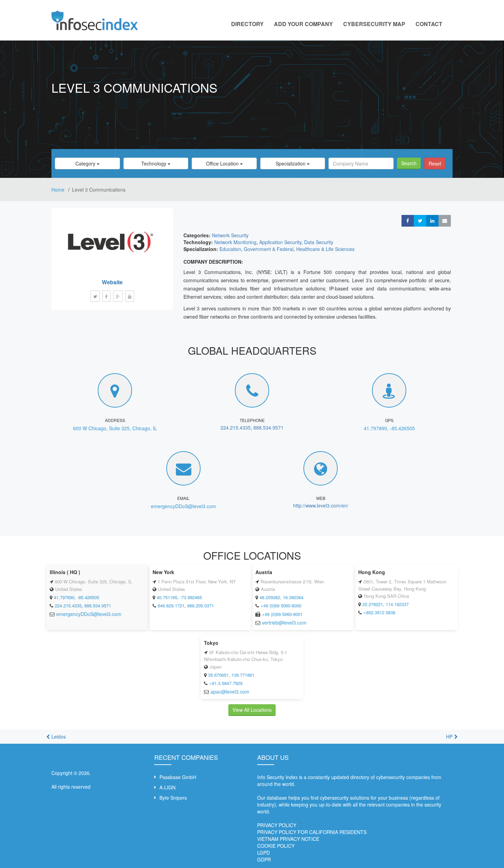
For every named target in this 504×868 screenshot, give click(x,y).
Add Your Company (303, 24)
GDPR (264, 859)
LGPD (263, 852)
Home (58, 189)
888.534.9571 (268, 427)
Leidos (58, 736)
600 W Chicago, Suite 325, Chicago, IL (115, 428)
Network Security (230, 235)
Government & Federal (268, 248)
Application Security (280, 242)
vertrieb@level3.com (284, 622)
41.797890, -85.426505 (389, 428)
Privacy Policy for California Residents (312, 832)
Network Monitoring (235, 242)
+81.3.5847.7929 (225, 683)
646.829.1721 (171, 605)
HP (449, 736)
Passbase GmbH (177, 777)
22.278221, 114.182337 (385, 604)
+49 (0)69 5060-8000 (281, 605)
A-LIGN (167, 787)
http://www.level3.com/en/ (320, 505)
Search (409, 163)
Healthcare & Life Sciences (325, 248)
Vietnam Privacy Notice (288, 838)
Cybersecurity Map (374, 24)
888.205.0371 (200, 605)
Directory (247, 24)
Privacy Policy (276, 825)
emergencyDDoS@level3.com (183, 506)
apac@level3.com (230, 691)
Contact (429, 24)
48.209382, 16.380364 (281, 597)
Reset (435, 163)
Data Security (318, 242)
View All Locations (252, 709)
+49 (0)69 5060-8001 (282, 614)
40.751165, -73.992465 (179, 597)
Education (230, 248)
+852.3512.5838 (379, 612)
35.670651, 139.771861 (231, 675)
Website (112, 282)
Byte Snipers (173, 797)
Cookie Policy (276, 845)
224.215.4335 (235, 427)
